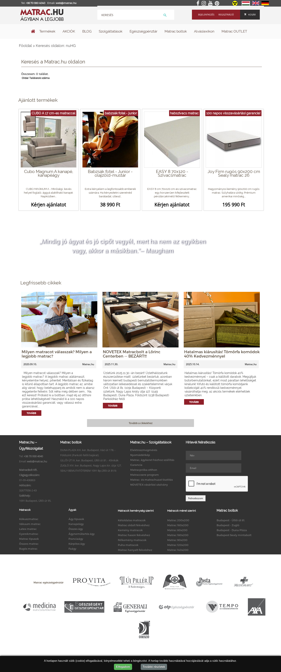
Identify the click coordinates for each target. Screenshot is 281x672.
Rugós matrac (28, 548)
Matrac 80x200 (177, 530)
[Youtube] (211, 3)
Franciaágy (76, 538)
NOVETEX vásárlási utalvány (149, 484)
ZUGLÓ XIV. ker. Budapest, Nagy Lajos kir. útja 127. (91, 465)
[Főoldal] (33, 31)
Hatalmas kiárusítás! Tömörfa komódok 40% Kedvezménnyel (222, 353)
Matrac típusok (29, 538)
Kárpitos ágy (77, 543)
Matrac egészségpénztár (49, 582)
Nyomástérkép (140, 455)
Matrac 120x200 (177, 545)
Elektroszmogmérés (143, 450)
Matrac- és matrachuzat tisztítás (151, 479)
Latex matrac (28, 529)
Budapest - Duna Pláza (232, 530)
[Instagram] (205, 3)
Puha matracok (128, 545)
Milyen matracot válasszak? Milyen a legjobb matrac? (57, 353)
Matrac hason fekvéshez (134, 535)
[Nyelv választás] (246, 5)
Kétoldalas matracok (132, 520)
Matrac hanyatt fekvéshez (135, 550)
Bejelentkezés (206, 14)
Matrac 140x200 (177, 550)
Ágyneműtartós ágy (82, 533)
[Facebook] (198, 3)
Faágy (72, 548)
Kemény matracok (130, 530)
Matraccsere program (144, 474)
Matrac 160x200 (177, 525)
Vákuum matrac (30, 524)
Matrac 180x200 (177, 535)
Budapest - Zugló (228, 525)
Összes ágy (76, 529)
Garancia (136, 464)
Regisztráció (226, 14)
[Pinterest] (218, 3)
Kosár (252, 14)
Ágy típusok (76, 519)
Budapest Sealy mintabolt (234, 535)
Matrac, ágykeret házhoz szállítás (152, 460)
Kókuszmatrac (28, 519)
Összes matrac (28, 543)
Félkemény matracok (132, 540)
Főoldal (25, 45)
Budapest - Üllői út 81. (231, 520)
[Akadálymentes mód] (235, 4)
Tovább (31, 413)
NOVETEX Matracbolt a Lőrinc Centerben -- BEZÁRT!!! (131, 353)
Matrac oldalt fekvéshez (134, 525)
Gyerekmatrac (28, 533)
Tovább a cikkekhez (140, 423)
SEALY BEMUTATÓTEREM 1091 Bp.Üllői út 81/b (88, 470)
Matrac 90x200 (177, 540)
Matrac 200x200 (178, 520)
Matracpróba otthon (143, 469)
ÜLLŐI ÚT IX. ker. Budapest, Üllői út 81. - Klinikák (89, 460)
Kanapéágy (76, 524)
